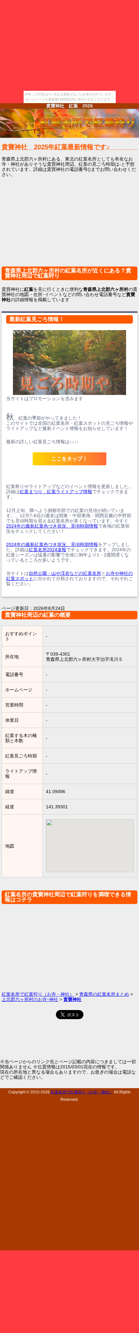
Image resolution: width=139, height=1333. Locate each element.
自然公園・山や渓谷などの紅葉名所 (65, 573)
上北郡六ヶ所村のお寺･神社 (30, 999)
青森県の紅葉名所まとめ (104, 994)
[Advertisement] (69, 226)
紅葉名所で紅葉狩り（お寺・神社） (38, 994)
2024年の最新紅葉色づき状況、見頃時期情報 (52, 526)
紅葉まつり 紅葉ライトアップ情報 (56, 491)
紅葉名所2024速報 (47, 549)
